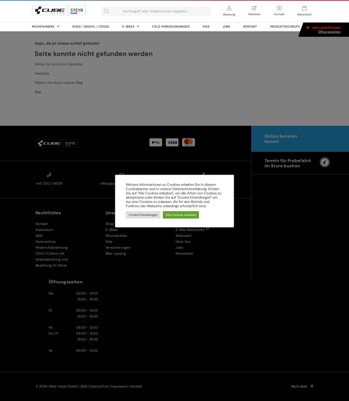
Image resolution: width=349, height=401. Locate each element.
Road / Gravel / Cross (90, 26)
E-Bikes (128, 26)
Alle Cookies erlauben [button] (181, 215)
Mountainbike (43, 26)
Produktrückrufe (285, 26)
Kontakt (250, 26)
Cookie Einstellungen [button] (143, 215)
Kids (206, 26)
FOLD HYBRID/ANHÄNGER (171, 26)
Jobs (227, 26)
